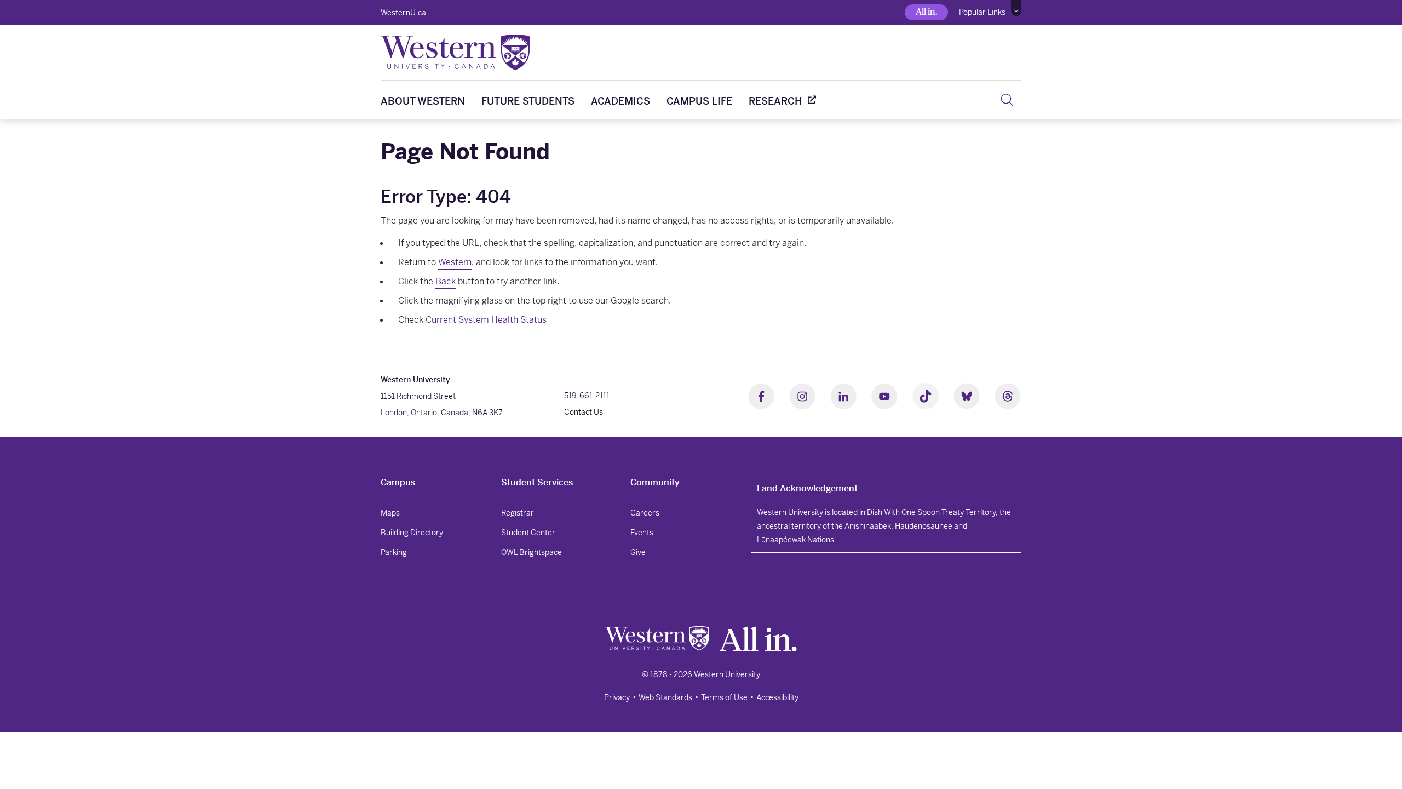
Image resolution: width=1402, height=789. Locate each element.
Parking (394, 552)
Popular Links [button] (982, 12)
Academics (620, 101)
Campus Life (699, 101)
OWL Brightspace (531, 552)
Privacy (617, 697)
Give (638, 552)
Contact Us (583, 412)
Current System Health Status (486, 319)
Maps (390, 513)
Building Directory (412, 533)
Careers (644, 513)
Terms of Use (724, 697)
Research (775, 101)
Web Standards (665, 697)
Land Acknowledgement (807, 488)
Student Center (528, 533)
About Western (423, 101)
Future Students (527, 101)
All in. (926, 12)
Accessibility (777, 697)
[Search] (1007, 100)
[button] (1016, 8)
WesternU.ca (403, 13)
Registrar (517, 513)
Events (641, 533)
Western (455, 262)
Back (445, 281)
